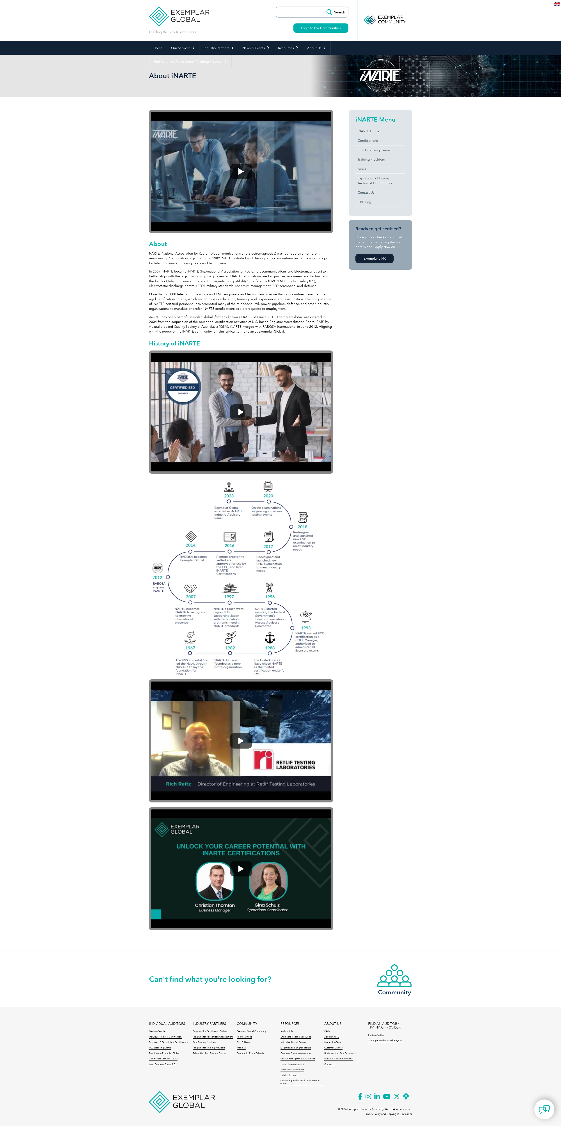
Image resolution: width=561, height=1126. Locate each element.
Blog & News (243, 1042)
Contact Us (366, 193)
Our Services (180, 48)
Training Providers (371, 159)
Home (158, 48)
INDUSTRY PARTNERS (209, 1024)
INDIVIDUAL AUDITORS (167, 1024)
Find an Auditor (376, 1035)
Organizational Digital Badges (295, 1047)
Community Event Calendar (251, 1053)
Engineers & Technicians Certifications (168, 1042)
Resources (286, 48)
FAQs (327, 1031)
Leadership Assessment (292, 1064)
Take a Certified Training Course (209, 1053)
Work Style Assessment (292, 1069)
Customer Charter (333, 1047)
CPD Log (364, 202)
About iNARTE (331, 1037)
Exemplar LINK (375, 258)
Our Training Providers (204, 1042)
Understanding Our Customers (339, 1053)
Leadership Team (332, 1042)
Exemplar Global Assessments (295, 1053)
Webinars (241, 1047)
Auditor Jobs (286, 1031)
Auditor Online (244, 1037)
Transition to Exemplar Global (164, 1053)
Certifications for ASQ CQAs (163, 1058)
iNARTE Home (368, 131)
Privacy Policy (373, 1113)
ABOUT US (332, 1024)
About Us (314, 48)
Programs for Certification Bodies (210, 1031)
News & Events (253, 48)
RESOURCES (290, 1024)
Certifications (368, 141)
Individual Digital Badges (293, 1042)
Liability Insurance (289, 1075)
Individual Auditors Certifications (165, 1037)
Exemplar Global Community (251, 1031)
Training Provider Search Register (385, 1040)
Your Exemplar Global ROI (162, 1064)
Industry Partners (216, 48)
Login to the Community (320, 28)
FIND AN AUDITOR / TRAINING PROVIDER (384, 1025)
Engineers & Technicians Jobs (295, 1037)
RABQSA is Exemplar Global (338, 1058)
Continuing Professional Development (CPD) (300, 1082)
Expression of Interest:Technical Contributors (375, 180)
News (362, 169)
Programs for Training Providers (209, 1047)
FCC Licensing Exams (374, 150)
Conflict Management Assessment (297, 1058)
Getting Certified (157, 1031)
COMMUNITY (247, 1024)
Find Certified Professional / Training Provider (187, 62)
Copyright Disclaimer (399, 1113)
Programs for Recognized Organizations (213, 1037)
